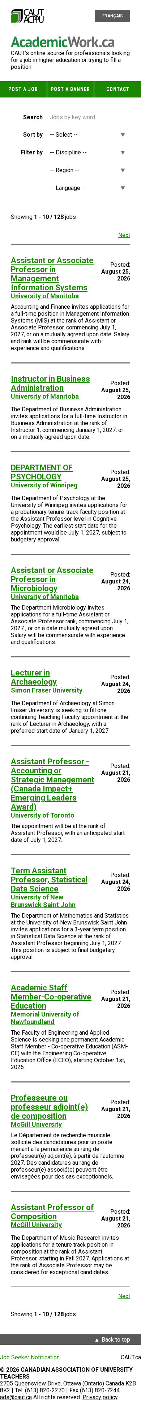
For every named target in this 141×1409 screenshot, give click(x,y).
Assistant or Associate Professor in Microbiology (52, 579)
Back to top (116, 1339)
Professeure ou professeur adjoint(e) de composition (49, 1107)
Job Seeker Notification (30, 1357)
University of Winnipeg (44, 485)
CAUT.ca (131, 1357)
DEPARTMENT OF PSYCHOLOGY (42, 472)
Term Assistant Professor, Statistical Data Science (49, 879)
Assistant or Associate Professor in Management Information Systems (52, 274)
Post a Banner (70, 89)
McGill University (36, 1124)
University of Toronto (42, 815)
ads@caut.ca (16, 1397)
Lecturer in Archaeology (34, 677)
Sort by (33, 134)
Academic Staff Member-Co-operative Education (51, 996)
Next (124, 235)
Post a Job (23, 89)
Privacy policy (100, 1397)
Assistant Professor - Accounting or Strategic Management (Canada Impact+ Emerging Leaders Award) (52, 784)
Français (112, 15)
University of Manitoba (45, 296)
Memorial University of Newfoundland (45, 1018)
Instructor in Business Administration (50, 383)
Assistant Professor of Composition (52, 1212)
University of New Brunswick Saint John (43, 901)
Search (33, 117)
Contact (117, 89)
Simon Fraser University (46, 690)
